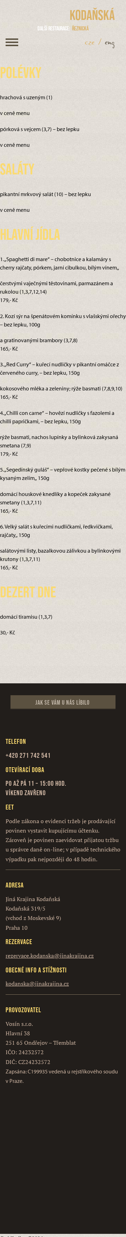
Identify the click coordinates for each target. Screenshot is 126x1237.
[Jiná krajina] (40, 15)
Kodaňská (92, 15)
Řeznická (63, 28)
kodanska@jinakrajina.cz (37, 983)
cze (90, 42)
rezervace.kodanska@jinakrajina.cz (50, 955)
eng (110, 42)
